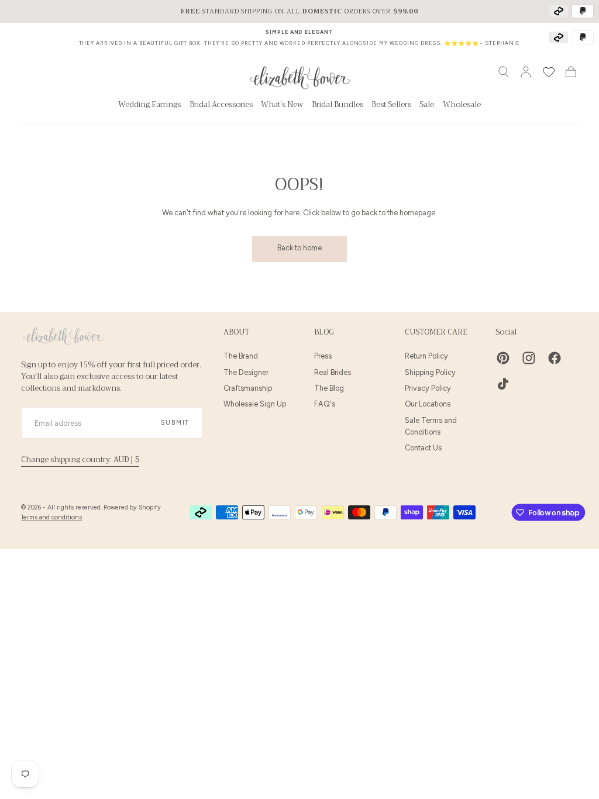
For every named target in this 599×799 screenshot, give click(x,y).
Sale (426, 106)
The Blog (329, 388)
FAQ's (324, 403)
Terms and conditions (51, 517)
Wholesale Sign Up (254, 403)
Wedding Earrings (149, 106)
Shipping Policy (430, 372)
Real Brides (332, 372)
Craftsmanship (247, 388)
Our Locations (427, 403)
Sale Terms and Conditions (431, 426)
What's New (282, 106)
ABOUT (236, 332)
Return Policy (426, 356)
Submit (175, 422)
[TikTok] (503, 384)
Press (323, 356)
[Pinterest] (503, 358)
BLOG (324, 332)
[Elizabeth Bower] (63, 336)
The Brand (240, 356)
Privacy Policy (428, 388)
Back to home (299, 247)
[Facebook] (554, 358)
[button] (504, 72)
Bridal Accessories (221, 106)
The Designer (245, 372)
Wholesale (462, 106)
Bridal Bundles (337, 106)
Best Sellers (391, 106)
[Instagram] (529, 358)
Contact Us (423, 447)
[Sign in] (526, 72)
